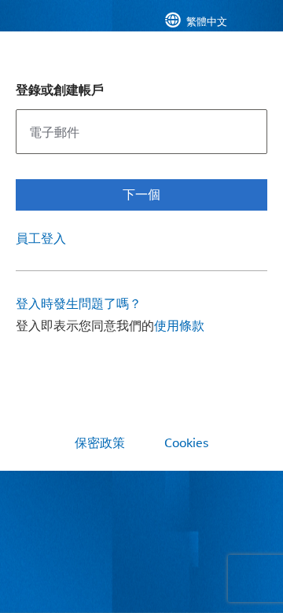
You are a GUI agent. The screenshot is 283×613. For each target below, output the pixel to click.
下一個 (141, 194)
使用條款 (179, 325)
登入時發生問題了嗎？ (79, 303)
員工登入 (41, 238)
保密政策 (100, 442)
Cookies (186, 442)
